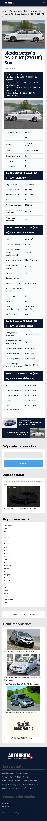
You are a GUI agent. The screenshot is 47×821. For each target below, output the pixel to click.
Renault (7, 581)
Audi (6, 529)
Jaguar (7, 556)
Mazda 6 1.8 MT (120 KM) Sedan (15, 773)
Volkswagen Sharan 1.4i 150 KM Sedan (20, 712)
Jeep (6, 559)
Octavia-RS (8, 14)
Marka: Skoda (38, 11)
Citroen (7, 541)
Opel (6, 572)
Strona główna (8, 11)
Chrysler (7, 538)
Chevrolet (7, 535)
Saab (6, 584)
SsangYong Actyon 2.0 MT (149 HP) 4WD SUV (21, 784)
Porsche (7, 578)
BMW (6, 532)
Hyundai (7, 553)
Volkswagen (8, 599)
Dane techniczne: (17, 624)
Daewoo (7, 544)
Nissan (6, 569)
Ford (6, 550)
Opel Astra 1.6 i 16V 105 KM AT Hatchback (21, 684)
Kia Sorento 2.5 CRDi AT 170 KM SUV (19, 651)
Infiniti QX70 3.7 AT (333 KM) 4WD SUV (18, 788)
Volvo (6, 602)
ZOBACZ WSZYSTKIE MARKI (23, 614)
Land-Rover (8, 566)
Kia (5, 563)
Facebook (6, 803)
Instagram (6, 806)
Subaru (7, 590)
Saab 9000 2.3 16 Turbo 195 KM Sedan (20, 509)
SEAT (6, 587)
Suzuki (6, 593)
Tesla (6, 596)
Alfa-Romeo (8, 526)
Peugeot (7, 575)
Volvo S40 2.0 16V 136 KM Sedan (15, 777)
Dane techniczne (23, 11)
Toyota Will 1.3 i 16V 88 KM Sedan (18, 738)
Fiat (5, 547)
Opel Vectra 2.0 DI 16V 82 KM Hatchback (19, 780)
